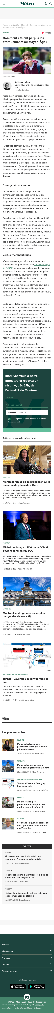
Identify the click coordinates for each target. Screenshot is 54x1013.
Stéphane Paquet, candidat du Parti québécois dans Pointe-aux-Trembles (32, 825)
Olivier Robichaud (24, 503)
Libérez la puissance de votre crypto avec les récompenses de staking (26, 894)
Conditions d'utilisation (25, 1008)
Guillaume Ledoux (22, 82)
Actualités (15, 25)
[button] (3, 3)
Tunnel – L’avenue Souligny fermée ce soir (25, 680)
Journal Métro (24, 863)
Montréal (24, 25)
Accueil (6, 25)
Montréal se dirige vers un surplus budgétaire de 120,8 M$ (24, 614)
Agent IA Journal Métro (25, 569)
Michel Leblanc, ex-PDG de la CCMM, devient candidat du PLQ (26, 548)
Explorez (27, 846)
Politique (6, 477)
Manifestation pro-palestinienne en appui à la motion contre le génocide (31, 804)
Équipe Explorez (24, 900)
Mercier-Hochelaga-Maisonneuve (15, 674)
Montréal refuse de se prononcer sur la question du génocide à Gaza (26, 483)
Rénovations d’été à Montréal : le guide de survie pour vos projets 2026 (26, 876)
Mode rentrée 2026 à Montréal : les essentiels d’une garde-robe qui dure (24, 857)
